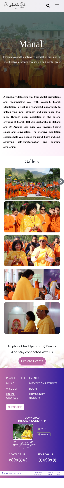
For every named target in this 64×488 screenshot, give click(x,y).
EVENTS (34, 378)
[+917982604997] (11, 460)
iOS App (44, 429)
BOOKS (33, 388)
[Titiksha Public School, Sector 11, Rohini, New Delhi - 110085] (20, 460)
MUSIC (10, 383)
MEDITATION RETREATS (43, 383)
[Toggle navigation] (57, 6)
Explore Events (32, 361)
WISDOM (11, 388)
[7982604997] (25, 460)
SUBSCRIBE (15, 407)
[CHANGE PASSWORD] (48, 6)
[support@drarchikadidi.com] (16, 460)
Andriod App (45, 434)
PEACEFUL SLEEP (16, 378)
